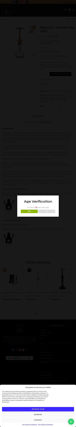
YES (29, 211)
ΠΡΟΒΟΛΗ (38, 420)
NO (47, 211)
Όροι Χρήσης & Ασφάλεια (29, 424)
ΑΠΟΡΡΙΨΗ (38, 415)
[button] (71, 422)
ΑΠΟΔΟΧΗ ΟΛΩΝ (38, 409)
